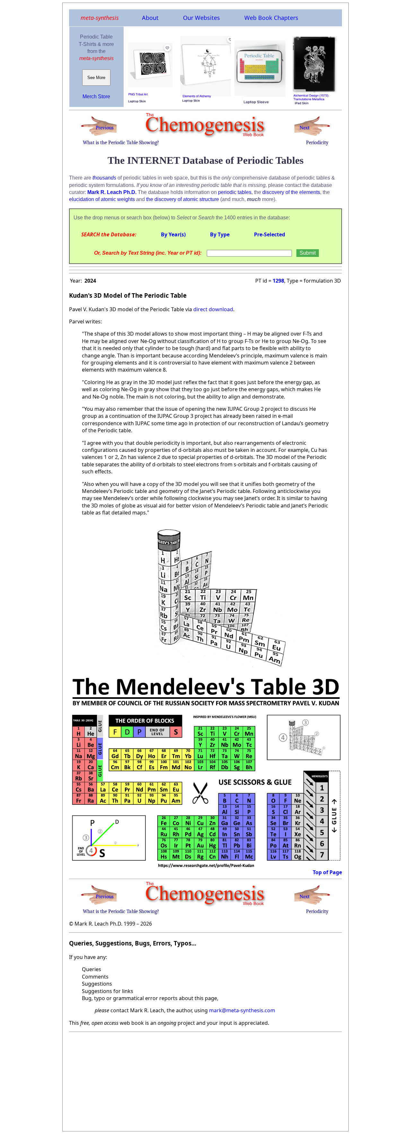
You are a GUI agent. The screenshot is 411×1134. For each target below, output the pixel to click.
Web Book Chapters (271, 18)
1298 (278, 280)
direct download (213, 309)
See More (96, 77)
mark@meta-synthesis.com (242, 1010)
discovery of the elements (291, 192)
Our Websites (201, 18)
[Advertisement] (205, 1080)
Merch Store (96, 96)
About (150, 18)
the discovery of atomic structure (182, 199)
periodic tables (234, 192)
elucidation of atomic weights (102, 199)
